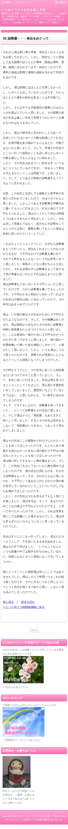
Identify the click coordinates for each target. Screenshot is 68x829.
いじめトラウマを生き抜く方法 (24, 10)
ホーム (34, 630)
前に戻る (8, 602)
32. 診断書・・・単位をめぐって (26, 38)
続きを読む (28, 602)
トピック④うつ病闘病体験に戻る (24, 607)
